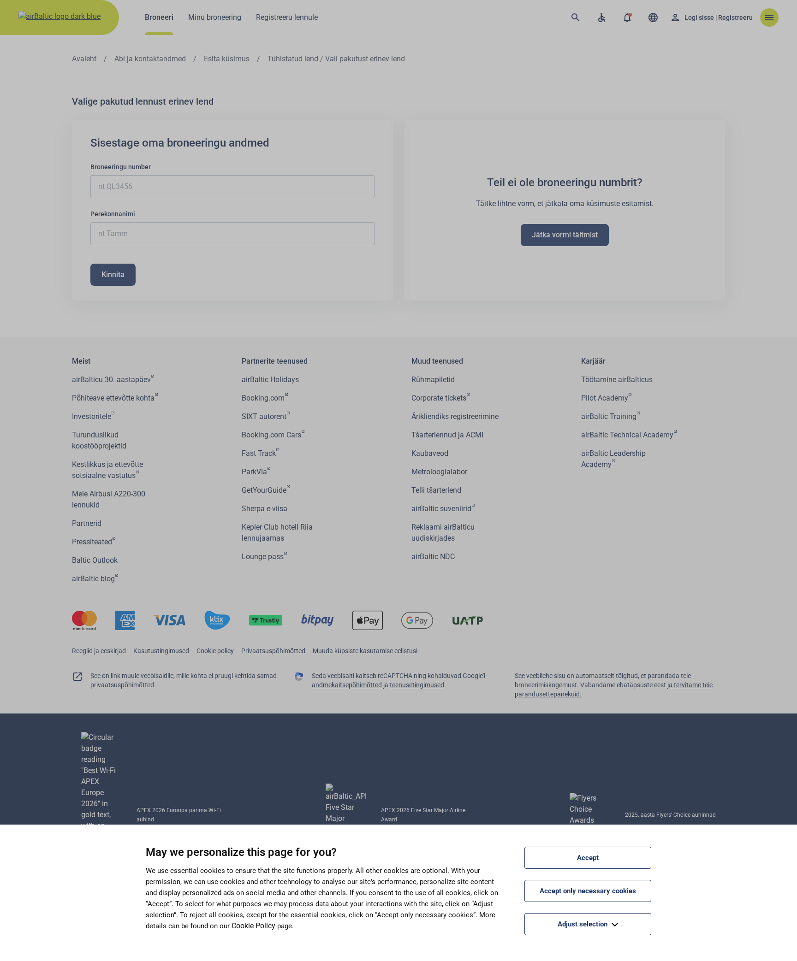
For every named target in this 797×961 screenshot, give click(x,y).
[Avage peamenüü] (769, 17)
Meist (81, 361)
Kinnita (113, 274)
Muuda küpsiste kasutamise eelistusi (365, 650)
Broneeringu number (120, 167)
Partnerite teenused (275, 361)
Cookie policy (215, 650)
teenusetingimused (417, 685)
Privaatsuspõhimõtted (273, 650)
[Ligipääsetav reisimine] (601, 17)
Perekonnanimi (112, 214)
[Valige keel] (653, 17)
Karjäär (593, 361)
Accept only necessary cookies (588, 891)
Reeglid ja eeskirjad (99, 650)
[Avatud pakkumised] (627, 17)
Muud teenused (437, 361)
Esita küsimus (227, 58)
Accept (588, 858)
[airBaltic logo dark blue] (59, 17)
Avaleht (84, 58)
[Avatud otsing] (575, 17)
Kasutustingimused (161, 650)
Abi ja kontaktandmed (150, 58)
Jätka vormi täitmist (565, 234)
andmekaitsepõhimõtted (347, 685)
